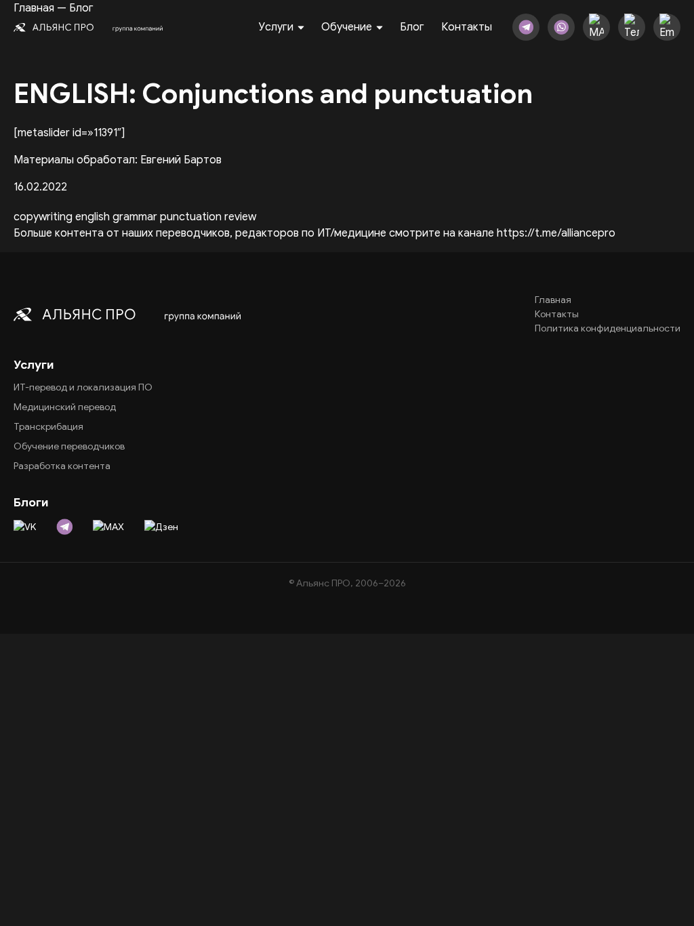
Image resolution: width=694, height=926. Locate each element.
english (92, 217)
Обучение (346, 27)
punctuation (191, 217)
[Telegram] (525, 27)
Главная (553, 300)
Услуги (276, 27)
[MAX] (596, 27)
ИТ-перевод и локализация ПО (83, 387)
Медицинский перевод (65, 407)
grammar (135, 217)
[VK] (25, 526)
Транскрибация (48, 426)
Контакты (466, 27)
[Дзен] (161, 526)
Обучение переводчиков (69, 446)
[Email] (666, 27)
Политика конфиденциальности (607, 328)
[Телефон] (631, 27)
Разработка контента (62, 466)
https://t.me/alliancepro (556, 233)
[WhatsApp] (561, 27)
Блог (412, 27)
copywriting (43, 217)
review (240, 217)
